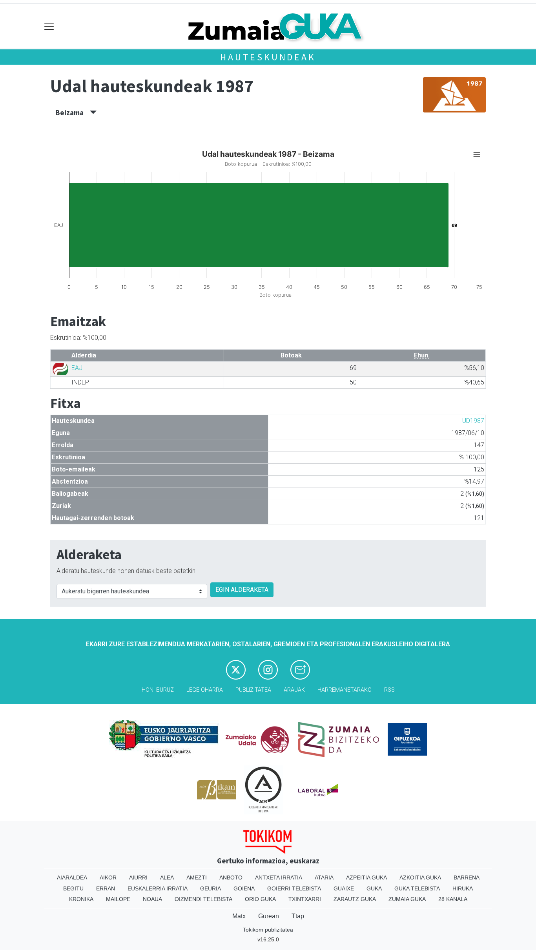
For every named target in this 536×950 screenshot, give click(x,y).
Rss (389, 690)
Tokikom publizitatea (268, 929)
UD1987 (473, 420)
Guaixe (344, 888)
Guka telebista (417, 888)
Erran (105, 888)
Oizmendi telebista (203, 899)
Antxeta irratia (278, 877)
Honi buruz (158, 690)
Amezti (196, 877)
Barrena (466, 877)
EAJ (76, 368)
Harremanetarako (344, 690)
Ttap (298, 916)
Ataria (324, 877)
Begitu (73, 888)
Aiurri (138, 877)
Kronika (81, 899)
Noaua (152, 899)
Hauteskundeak (267, 57)
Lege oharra (204, 690)
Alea (167, 877)
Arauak (294, 690)
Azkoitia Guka (420, 877)
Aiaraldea (72, 877)
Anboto (230, 877)
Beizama (72, 112)
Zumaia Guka (407, 899)
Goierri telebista (294, 888)
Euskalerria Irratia (158, 888)
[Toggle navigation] (49, 26)
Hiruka (462, 888)
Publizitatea (253, 690)
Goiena (244, 888)
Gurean (268, 916)
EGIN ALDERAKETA (241, 589)
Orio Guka (260, 899)
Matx (239, 916)
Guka (374, 888)
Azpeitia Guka (366, 877)
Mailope (118, 899)
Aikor (108, 877)
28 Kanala (452, 899)
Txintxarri (304, 899)
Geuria (210, 888)
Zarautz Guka (355, 899)
